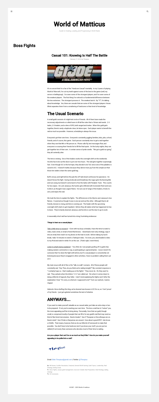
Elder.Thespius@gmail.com (62, 360)
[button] (11, 11)
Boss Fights (53, 370)
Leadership (100, 365)
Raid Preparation (90, 370)
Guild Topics (92, 365)
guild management (67, 370)
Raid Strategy (100, 370)
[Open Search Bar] (147, 11)
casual (59, 370)
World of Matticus (79, 24)
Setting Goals (57, 368)
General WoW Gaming (81, 365)
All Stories (53, 365)
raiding (106, 370)
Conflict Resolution (62, 365)
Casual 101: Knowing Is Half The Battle (79, 55)
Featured (71, 365)
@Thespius (83, 360)
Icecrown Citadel (79, 370)
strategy (49, 372)
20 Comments (54, 374)
